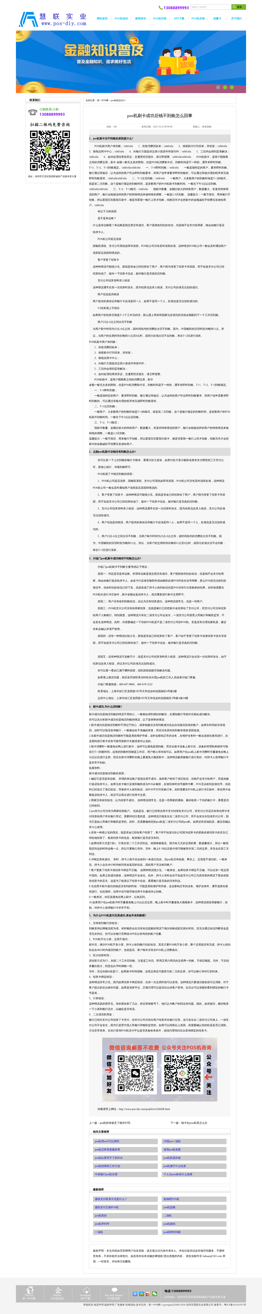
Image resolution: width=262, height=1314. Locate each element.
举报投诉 (88, 1304)
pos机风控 (101, 1215)
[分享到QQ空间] (141, 1294)
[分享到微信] (154, 1294)
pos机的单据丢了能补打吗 (115, 1122)
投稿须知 (130, 1304)
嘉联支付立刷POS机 (107, 1207)
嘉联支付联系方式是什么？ (111, 1199)
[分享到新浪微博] (148, 1294)
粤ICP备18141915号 (235, 1304)
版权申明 (109, 1304)
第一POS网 (102, 100)
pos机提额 (169, 1207)
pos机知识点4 (117, 100)
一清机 (99, 1232)
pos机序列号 (102, 1223)
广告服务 (120, 1304)
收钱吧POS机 (171, 1199)
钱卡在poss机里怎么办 (194, 1122)
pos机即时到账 (172, 1232)
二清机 (168, 1215)
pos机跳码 (169, 1223)
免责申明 (99, 1304)
